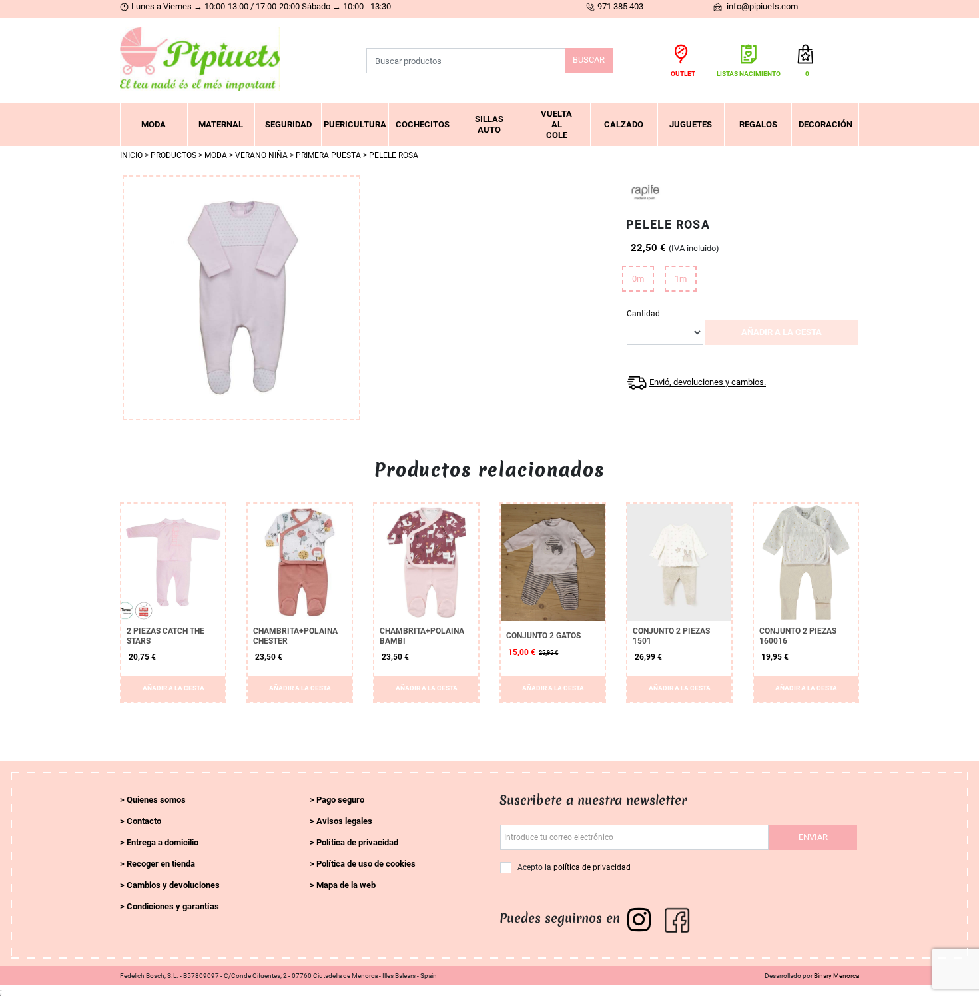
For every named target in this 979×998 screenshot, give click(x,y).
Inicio (131, 155)
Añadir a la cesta (781, 332)
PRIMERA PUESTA (328, 155)
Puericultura (355, 124)
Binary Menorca (836, 975)
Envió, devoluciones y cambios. (707, 383)
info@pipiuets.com (761, 6)
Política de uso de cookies (366, 864)
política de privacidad (592, 867)
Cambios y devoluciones (173, 885)
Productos (173, 155)
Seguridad (288, 124)
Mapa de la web (346, 885)
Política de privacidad (357, 842)
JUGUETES (690, 124)
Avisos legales (344, 821)
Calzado (623, 124)
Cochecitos (423, 124)
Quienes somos (156, 800)
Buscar (589, 60)
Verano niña (261, 155)
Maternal (220, 124)
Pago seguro (340, 800)
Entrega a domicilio (162, 842)
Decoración (825, 124)
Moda (153, 124)
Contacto (144, 821)
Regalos (758, 124)
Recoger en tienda (161, 864)
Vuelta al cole (556, 124)
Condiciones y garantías (173, 906)
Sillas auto (489, 124)
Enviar (813, 837)
